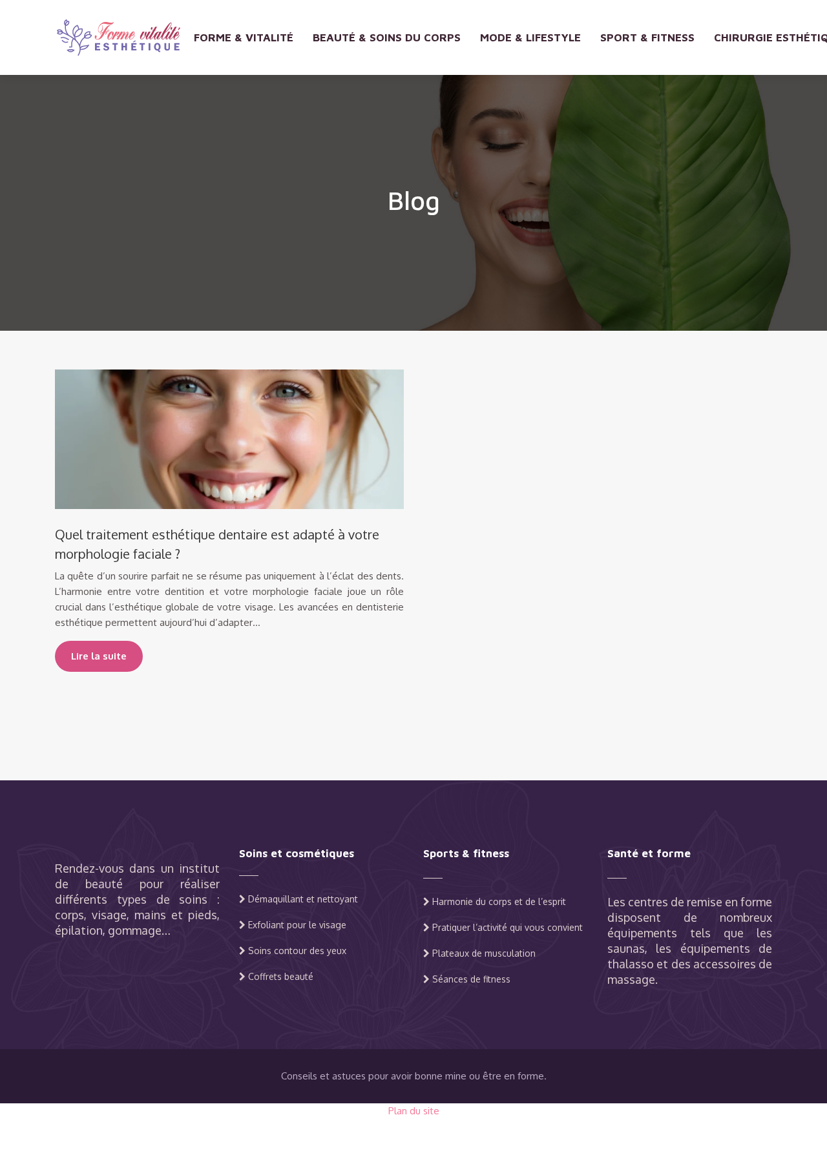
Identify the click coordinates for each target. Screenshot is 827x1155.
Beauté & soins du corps (387, 37)
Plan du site (413, 1111)
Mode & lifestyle (530, 37)
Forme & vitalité (243, 37)
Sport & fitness (647, 37)
